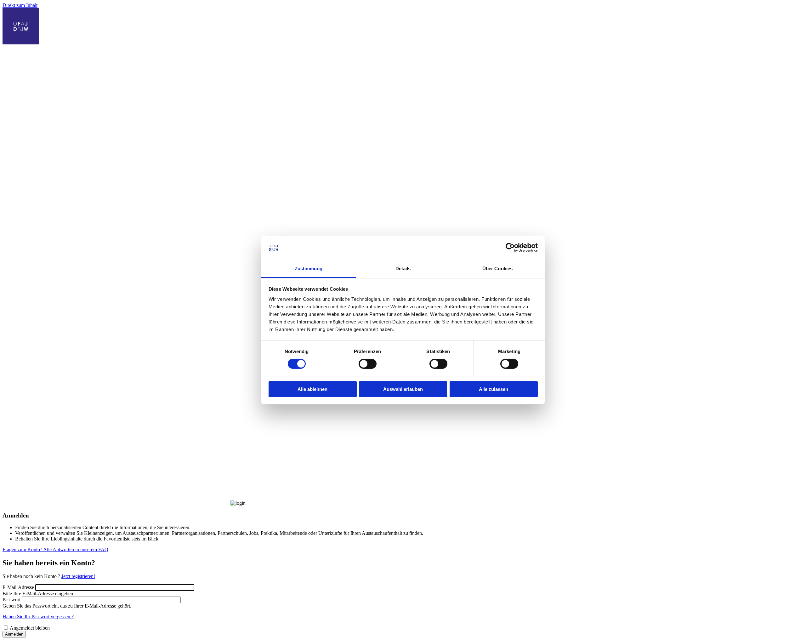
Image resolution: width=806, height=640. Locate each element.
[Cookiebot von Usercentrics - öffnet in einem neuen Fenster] (510, 247)
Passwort (11, 599)
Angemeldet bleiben (30, 628)
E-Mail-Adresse (18, 587)
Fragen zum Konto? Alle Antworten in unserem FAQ (55, 549)
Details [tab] (403, 268)
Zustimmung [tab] (309, 268)
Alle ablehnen (312, 389)
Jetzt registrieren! (78, 576)
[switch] (368, 364)
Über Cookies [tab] (497, 268)
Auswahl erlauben (403, 389)
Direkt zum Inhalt (20, 5)
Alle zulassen (493, 389)
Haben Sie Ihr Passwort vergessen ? (38, 616)
